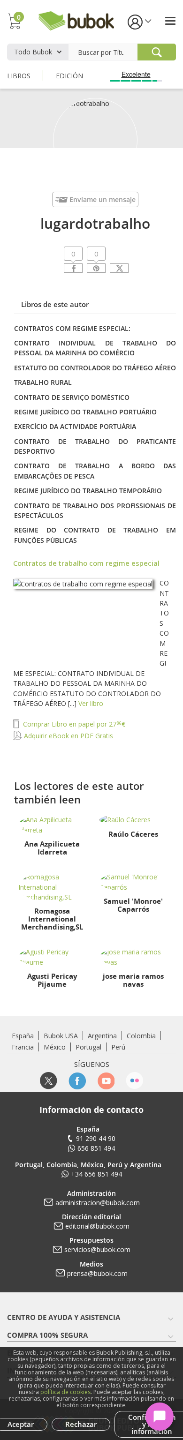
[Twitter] (119, 268)
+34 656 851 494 (96, 1174)
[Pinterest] (96, 268)
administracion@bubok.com (97, 1202)
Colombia (141, 1035)
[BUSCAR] (156, 52)
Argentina (102, 1035)
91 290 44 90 (95, 1138)
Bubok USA (61, 1035)
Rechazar (81, 1424)
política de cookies (65, 1392)
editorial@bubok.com (97, 1226)
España (23, 1035)
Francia (23, 1046)
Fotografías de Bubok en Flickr (134, 1080)
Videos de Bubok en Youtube (105, 1080)
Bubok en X (48, 1080)
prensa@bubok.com (97, 1273)
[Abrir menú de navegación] (170, 21)
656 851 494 (96, 1148)
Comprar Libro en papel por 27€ (73, 724)
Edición (69, 75)
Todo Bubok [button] (33, 51)
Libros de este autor (55, 304)
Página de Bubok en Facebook (77, 1080)
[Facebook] (73, 268)
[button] (139, 21)
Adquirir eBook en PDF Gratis (67, 735)
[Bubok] (76, 19)
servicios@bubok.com (97, 1249)
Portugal (88, 1046)
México (55, 1046)
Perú (118, 1046)
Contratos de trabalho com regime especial (86, 563)
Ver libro (90, 703)
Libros (18, 75)
